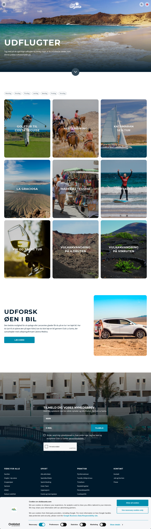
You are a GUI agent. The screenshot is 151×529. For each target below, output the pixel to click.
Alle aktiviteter (46, 474)
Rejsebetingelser (82, 486)
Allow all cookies (132, 503)
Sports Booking (46, 482)
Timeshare (80, 482)
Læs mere (19, 340)
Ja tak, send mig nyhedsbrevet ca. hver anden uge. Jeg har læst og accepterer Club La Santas (74, 437)
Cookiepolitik (81, 494)
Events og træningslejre (49, 494)
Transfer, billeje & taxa (84, 478)
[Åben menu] (4, 4)
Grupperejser (8, 482)
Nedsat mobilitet (10, 494)
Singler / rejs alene (10, 478)
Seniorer (7, 486)
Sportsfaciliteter (46, 478)
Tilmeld (99, 428)
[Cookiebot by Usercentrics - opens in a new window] (14, 524)
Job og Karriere (119, 478)
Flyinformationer (83, 474)
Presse (116, 482)
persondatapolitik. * (77, 438)
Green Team (45, 486)
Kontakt (116, 474)
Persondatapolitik (83, 490)
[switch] (63, 524)
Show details (115, 525)
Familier (7, 474)
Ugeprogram (45, 490)
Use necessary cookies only (132, 510)
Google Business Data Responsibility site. (80, 516)
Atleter (6, 490)
